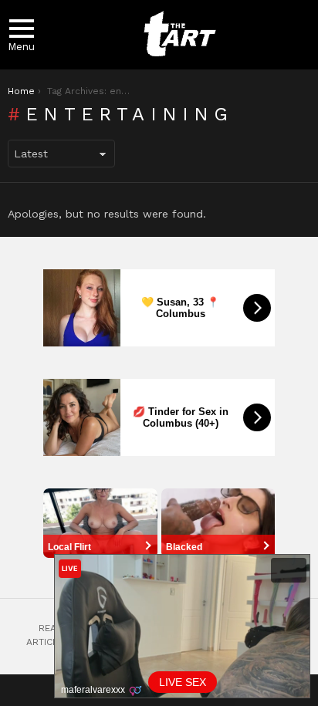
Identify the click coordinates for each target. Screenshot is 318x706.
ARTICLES (47, 642)
